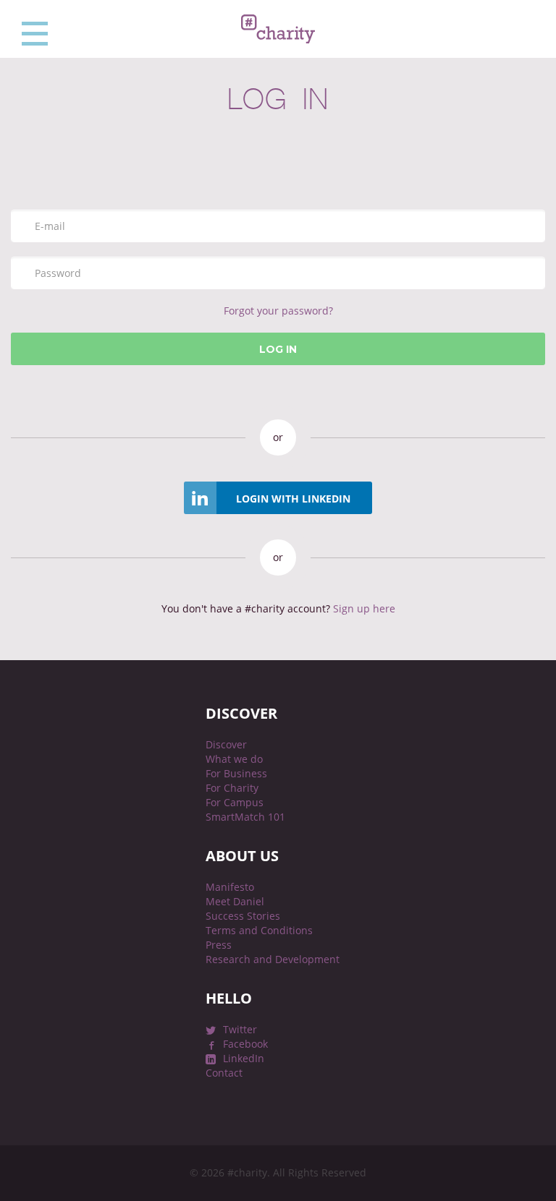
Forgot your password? (278, 310)
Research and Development (273, 959)
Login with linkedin (293, 498)
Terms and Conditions (259, 930)
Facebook (245, 1044)
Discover (226, 744)
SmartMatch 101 (245, 817)
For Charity (232, 788)
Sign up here (362, 608)
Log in (278, 349)
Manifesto (230, 887)
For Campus (235, 802)
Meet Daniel (235, 901)
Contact (224, 1073)
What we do (234, 759)
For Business (236, 773)
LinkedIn (243, 1058)
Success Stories (243, 916)
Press (219, 945)
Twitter (240, 1029)
